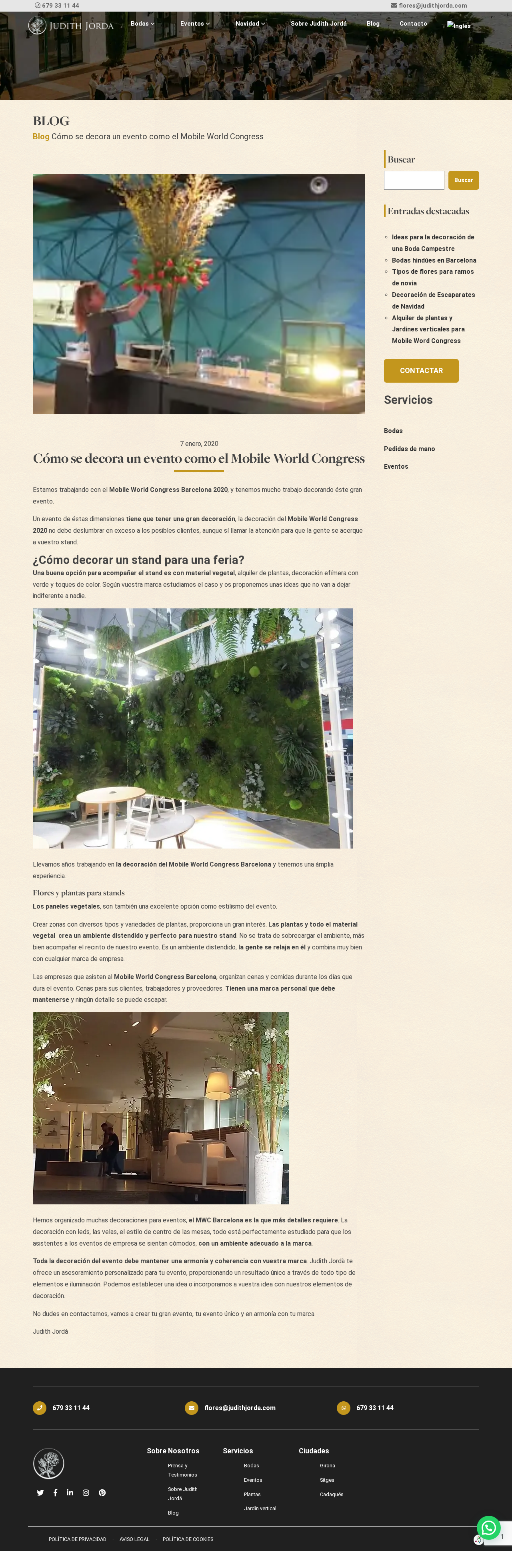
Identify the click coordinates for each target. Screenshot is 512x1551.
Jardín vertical (260, 1508)
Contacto (413, 23)
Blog (373, 23)
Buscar (401, 159)
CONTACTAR (421, 370)
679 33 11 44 (60, 5)
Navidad (247, 23)
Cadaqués (332, 1494)
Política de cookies (188, 1539)
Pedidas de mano (409, 449)
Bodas (140, 23)
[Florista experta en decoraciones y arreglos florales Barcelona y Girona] (71, 26)
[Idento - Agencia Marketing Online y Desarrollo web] (479, 1540)
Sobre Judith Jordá (319, 23)
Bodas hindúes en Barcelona (434, 260)
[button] (489, 1528)
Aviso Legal (135, 1539)
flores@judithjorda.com (433, 5)
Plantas (252, 1494)
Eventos (192, 23)
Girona (327, 1466)
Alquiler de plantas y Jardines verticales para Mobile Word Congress (428, 329)
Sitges (327, 1480)
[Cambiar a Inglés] (459, 26)
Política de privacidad (77, 1539)
